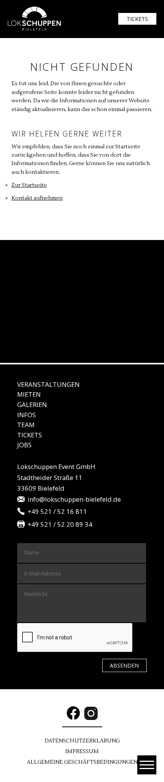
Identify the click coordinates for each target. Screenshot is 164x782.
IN (26, 414)
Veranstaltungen (48, 384)
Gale (32, 404)
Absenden (124, 665)
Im (82, 751)
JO (24, 444)
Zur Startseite (29, 185)
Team (26, 424)
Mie (29, 394)
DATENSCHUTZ (82, 740)
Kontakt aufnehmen (37, 198)
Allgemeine (82, 762)
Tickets (137, 18)
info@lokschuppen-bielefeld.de (74, 499)
